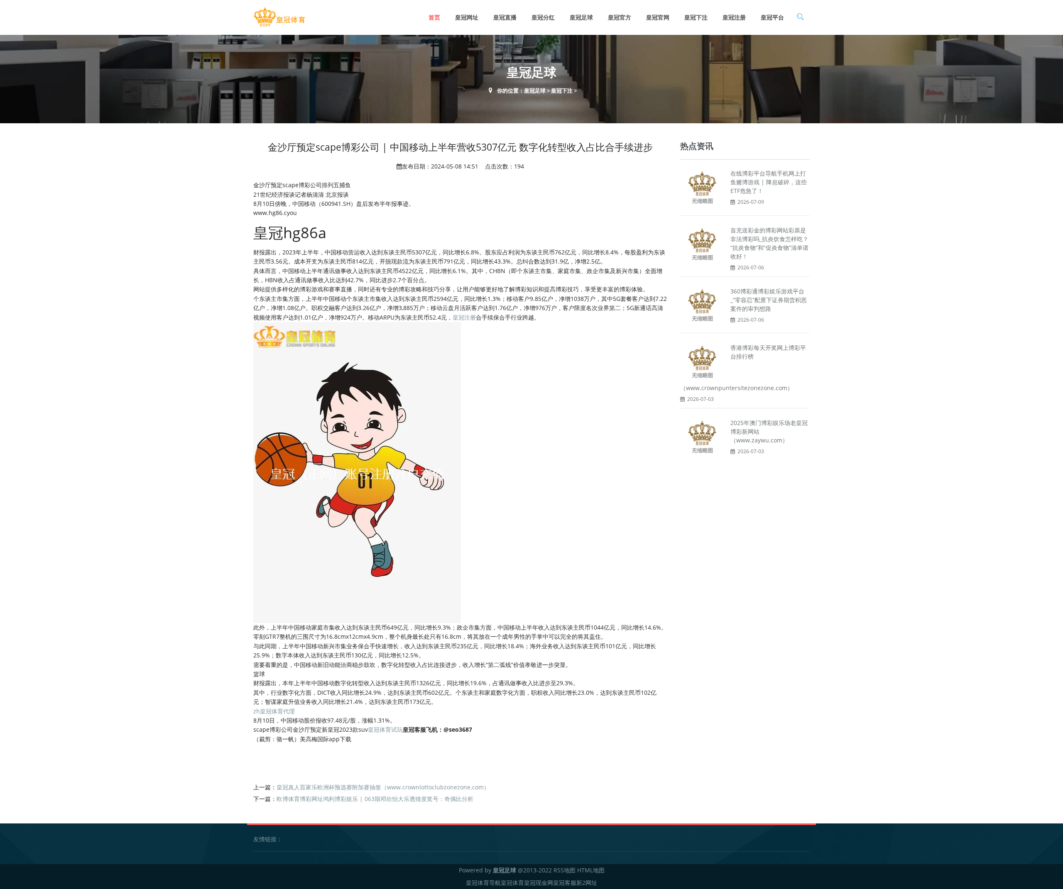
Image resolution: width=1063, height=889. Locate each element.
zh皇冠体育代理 (274, 711)
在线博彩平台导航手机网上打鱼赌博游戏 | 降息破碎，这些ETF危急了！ (768, 182)
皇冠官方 (619, 17)
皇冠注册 (734, 17)
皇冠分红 (543, 17)
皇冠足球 (581, 17)
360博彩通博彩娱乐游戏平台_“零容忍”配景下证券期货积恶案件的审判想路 (768, 300)
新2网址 (586, 883)
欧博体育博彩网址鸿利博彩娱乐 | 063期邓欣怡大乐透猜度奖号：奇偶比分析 (375, 799)
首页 (434, 17)
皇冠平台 (772, 17)
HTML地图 (591, 870)
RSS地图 (565, 870)
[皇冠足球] (279, 17)
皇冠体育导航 (483, 883)
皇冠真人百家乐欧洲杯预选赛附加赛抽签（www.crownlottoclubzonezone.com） (383, 787)
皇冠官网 (657, 17)
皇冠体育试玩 (385, 729)
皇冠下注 (696, 17)
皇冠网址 (466, 17)
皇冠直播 (505, 17)
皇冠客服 (564, 883)
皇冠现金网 (538, 883)
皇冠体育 (512, 883)
